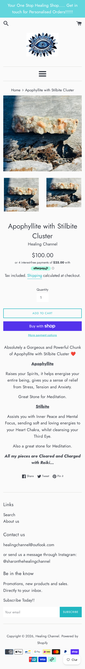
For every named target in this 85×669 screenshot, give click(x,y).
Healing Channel (47, 636)
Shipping (34, 275)
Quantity (42, 289)
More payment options (42, 335)
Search (9, 515)
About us (11, 521)
